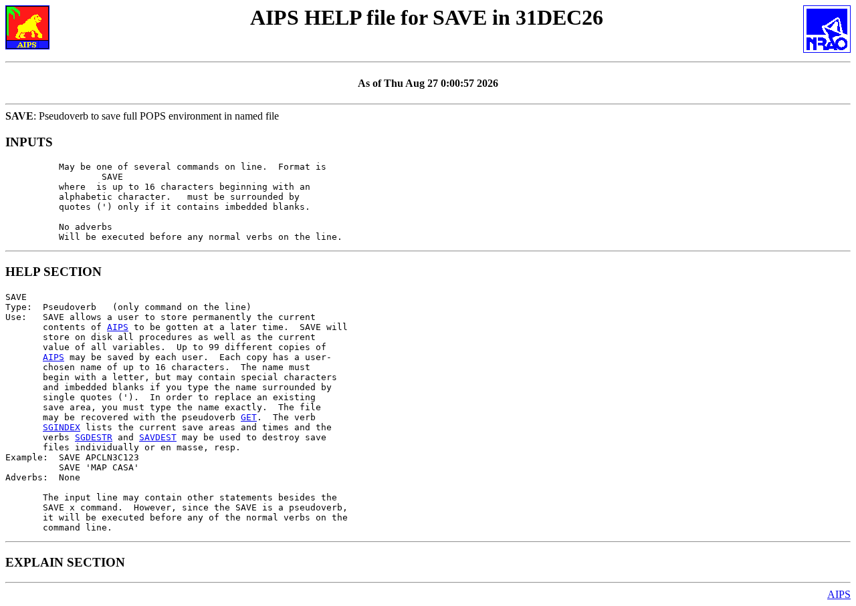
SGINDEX (61, 427)
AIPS (117, 327)
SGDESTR (93, 437)
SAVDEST (158, 437)
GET (249, 417)
